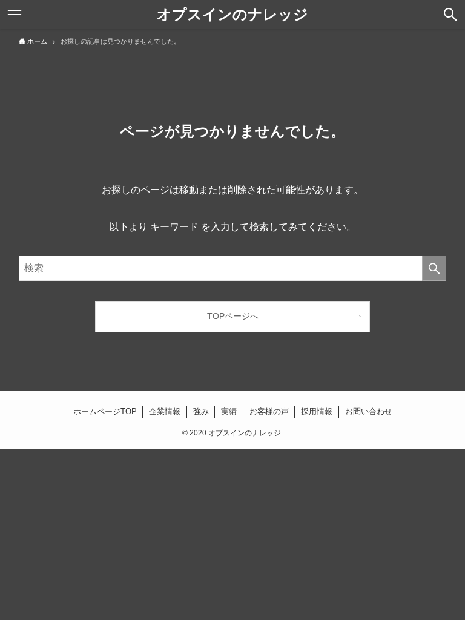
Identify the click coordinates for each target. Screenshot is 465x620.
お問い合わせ (368, 411)
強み (201, 411)
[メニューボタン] (14, 14)
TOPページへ (233, 316)
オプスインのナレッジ (232, 14)
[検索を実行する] (434, 268)
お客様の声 (269, 411)
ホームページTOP (105, 411)
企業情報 (164, 411)
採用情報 (316, 411)
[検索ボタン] (450, 14)
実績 (229, 411)
